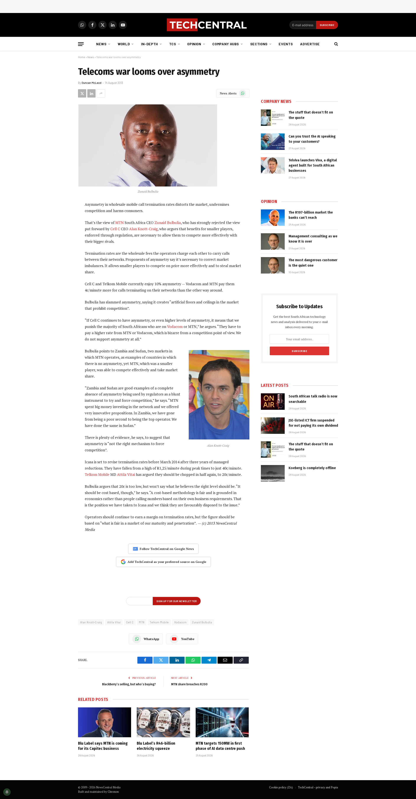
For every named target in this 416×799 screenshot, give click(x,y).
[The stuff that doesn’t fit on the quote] (273, 117)
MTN (119, 222)
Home (81, 56)
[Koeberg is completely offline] (273, 473)
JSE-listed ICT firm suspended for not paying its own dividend (313, 423)
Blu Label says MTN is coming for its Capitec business (103, 746)
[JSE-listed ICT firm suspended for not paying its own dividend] (273, 425)
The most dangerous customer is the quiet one (313, 262)
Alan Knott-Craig (143, 228)
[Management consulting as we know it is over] (273, 241)
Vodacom (175, 326)
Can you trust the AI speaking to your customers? (312, 139)
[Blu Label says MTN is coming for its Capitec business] (104, 722)
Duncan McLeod (91, 82)
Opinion (194, 44)
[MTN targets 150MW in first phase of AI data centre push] (222, 722)
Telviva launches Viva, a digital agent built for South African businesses (313, 165)
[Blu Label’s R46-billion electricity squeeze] (163, 722)
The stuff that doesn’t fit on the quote (311, 115)
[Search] (335, 44)
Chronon (113, 792)
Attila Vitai (126, 474)
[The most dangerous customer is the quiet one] (273, 265)
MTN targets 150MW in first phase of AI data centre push (220, 746)
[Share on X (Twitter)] (82, 93)
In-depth (149, 44)
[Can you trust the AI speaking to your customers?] (273, 141)
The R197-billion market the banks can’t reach (311, 215)
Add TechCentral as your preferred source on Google (167, 562)
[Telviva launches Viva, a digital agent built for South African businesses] (273, 165)
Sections (259, 44)
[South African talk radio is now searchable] (273, 401)
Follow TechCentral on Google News (167, 549)
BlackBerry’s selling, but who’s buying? (129, 684)
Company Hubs (225, 44)
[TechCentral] (208, 25)
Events (286, 44)
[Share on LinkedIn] (91, 93)
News (101, 44)
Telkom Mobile (97, 474)
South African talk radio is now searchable (313, 399)
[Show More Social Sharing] (101, 93)
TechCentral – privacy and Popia (318, 787)
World (124, 44)
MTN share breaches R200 (189, 684)
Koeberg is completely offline (312, 468)
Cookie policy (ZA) (281, 787)
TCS (172, 44)
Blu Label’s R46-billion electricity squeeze (156, 746)
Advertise (310, 44)
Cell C (115, 228)
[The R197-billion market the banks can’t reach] (273, 217)
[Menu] (81, 44)
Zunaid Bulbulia (167, 222)
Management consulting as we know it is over (313, 239)
